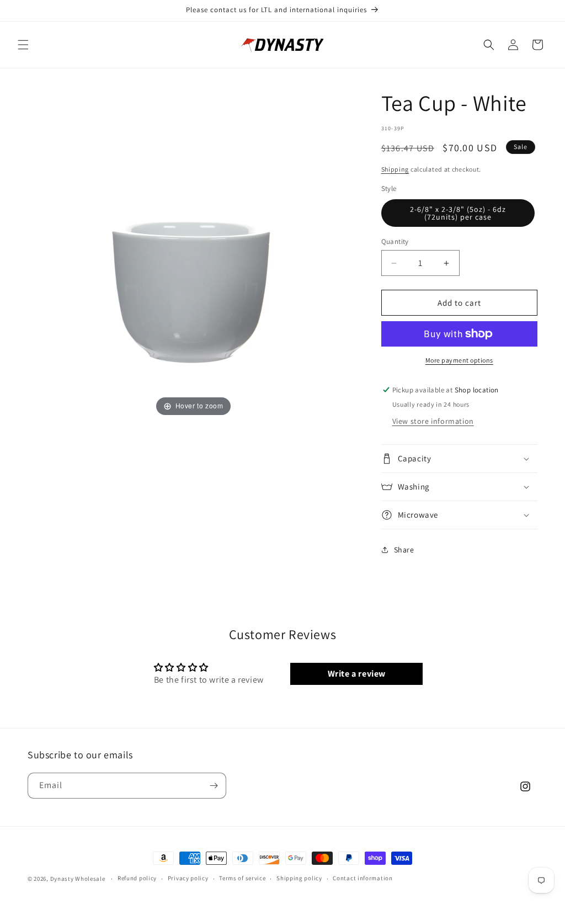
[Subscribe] (213, 786)
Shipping (395, 169)
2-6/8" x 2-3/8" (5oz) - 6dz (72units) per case (458, 213)
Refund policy (137, 878)
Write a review (357, 673)
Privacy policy (188, 878)
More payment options (459, 360)
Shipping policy (299, 878)
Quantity (395, 241)
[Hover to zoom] (193, 253)
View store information (433, 421)
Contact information (362, 878)
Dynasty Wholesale (77, 878)
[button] (23, 45)
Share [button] (404, 550)
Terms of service (242, 878)
